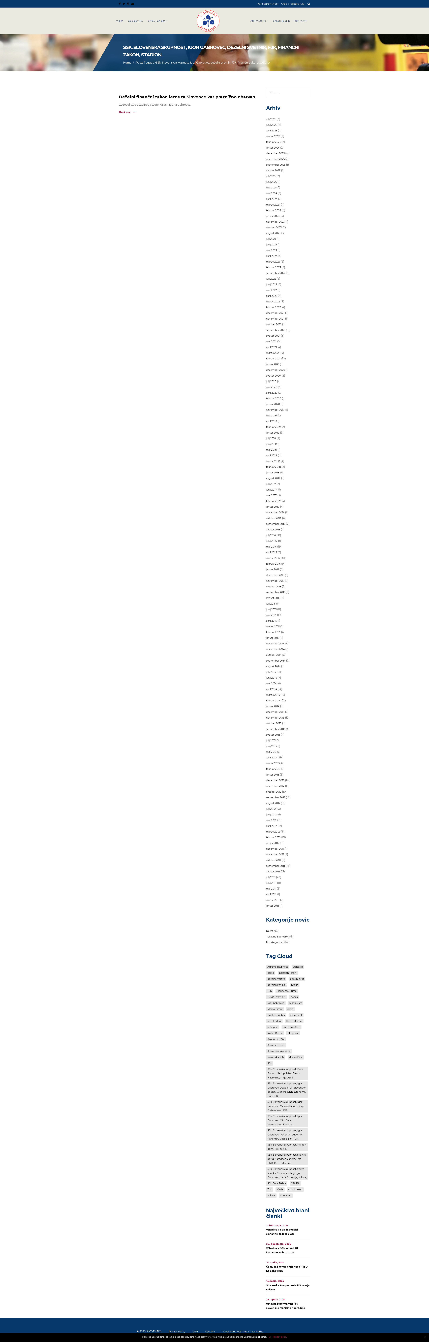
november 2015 (275, 580)
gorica (294, 996)
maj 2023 (271, 250)
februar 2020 (273, 398)
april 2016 (271, 552)
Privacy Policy (177, 1331)
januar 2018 (273, 472)
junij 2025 (271, 181)
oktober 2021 (273, 324)
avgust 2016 (273, 529)
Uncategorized (275, 942)
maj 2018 (271, 449)
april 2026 (271, 130)
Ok (269, 1336)
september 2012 (275, 797)
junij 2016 (271, 540)
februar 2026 (273, 142)
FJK (269, 990)
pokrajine (272, 1027)
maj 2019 (271, 415)
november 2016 (275, 512)
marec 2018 (273, 461)
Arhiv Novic (258, 21)
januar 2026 (273, 147)
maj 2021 (271, 341)
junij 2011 (271, 882)
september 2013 (275, 729)
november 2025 (275, 159)
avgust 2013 (273, 734)
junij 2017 (271, 489)
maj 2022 (271, 290)
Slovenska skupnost (279, 1051)
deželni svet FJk (276, 984)
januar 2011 (272, 905)
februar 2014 (273, 700)
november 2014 (275, 649)
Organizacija (157, 21)
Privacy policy (280, 1336)
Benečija (298, 966)
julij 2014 (271, 672)
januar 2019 (272, 432)
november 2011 (275, 854)
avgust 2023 (273, 233)
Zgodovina (135, 21)
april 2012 (271, 825)
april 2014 (271, 689)
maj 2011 (271, 888)
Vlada (280, 1189)
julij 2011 (270, 877)
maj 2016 (271, 546)
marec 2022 (273, 301)
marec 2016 (273, 558)
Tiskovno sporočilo (277, 936)
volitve (271, 1195)
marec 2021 (273, 352)
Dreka (294, 984)
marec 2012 (273, 831)
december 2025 (275, 153)
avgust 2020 (273, 375)
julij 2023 (271, 238)
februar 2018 (273, 466)
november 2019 (275, 409)
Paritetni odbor (276, 1015)
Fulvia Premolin (276, 996)
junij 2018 (271, 444)
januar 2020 (273, 404)
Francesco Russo (287, 990)
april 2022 (271, 295)
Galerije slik (281, 21)
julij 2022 (271, 278)
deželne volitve (276, 978)
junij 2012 (271, 814)
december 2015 (275, 575)
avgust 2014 (273, 666)
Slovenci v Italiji (276, 1045)
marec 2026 (273, 136)
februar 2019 (273, 427)
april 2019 (271, 421)
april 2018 (271, 455)
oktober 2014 (274, 654)
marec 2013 (273, 763)
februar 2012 (273, 837)
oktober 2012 (273, 791)
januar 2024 (273, 216)
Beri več (125, 112)
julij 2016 (271, 535)
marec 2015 (273, 626)
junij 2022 (271, 284)
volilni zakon (295, 1189)
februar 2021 (273, 358)
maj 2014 (271, 683)
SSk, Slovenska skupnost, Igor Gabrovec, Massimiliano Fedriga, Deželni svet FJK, (286, 1106)
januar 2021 (272, 364)
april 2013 (271, 757)
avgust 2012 (273, 803)
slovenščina (295, 1057)
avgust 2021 (273, 335)
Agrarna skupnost (277, 966)
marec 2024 (273, 204)
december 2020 (275, 370)
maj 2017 (271, 495)
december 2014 (275, 643)
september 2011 (275, 865)
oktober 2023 (274, 227)
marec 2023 (273, 261)
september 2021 (275, 330)
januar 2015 (272, 637)
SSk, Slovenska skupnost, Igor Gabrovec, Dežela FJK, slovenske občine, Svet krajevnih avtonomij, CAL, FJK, (286, 1090)
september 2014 (275, 660)
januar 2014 (272, 706)
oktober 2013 (273, 723)
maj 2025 (271, 187)
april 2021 (271, 347)
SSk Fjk (295, 1183)
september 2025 (275, 164)
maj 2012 (271, 820)
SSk (269, 1063)
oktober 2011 (273, 860)
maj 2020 (271, 387)
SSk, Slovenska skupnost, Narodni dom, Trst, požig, (287, 1146)
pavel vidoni (274, 1021)
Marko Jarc (295, 1003)
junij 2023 (271, 244)
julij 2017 (271, 484)
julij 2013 (271, 740)
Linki (195, 1331)
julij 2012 (271, 808)
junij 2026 (271, 124)
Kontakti (300, 21)
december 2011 (275, 848)
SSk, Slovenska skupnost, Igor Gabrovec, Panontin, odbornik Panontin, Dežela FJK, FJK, (284, 1134)
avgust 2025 (273, 170)
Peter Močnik (294, 1021)
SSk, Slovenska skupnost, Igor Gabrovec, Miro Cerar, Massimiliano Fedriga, (284, 1120)
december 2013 (275, 711)
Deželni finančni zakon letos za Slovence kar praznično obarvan (187, 97)
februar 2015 (273, 632)
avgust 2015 (273, 597)
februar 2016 (273, 563)
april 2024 (271, 199)
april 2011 (271, 894)
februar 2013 (273, 768)
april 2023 (271, 256)
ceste (270, 972)
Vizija (120, 21)
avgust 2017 (273, 478)
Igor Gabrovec (275, 1003)
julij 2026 (271, 119)
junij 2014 (271, 677)
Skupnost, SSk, (276, 1039)
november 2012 (275, 786)
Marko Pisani (274, 1009)
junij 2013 (271, 746)
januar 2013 (272, 774)
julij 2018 (271, 438)
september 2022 (276, 273)
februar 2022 (273, 307)
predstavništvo (291, 1027)
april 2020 (272, 392)
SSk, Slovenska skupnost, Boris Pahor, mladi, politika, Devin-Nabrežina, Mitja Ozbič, (285, 1073)
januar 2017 (272, 506)
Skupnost (293, 1033)
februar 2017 (273, 501)
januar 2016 (272, 569)
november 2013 (275, 717)
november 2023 (275, 221)
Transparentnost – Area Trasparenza (242, 1331)
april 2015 (271, 620)
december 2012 (275, 780)
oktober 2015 (273, 586)
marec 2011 (272, 900)
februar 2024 (273, 210)
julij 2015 (270, 603)
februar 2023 (273, 267)
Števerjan (285, 1195)
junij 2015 (271, 609)
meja (290, 1009)
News (269, 930)
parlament (296, 1015)
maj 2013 (271, 751)
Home (127, 62)
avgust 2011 (273, 871)
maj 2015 (271, 615)
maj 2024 (271, 193)
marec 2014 (273, 694)
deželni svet (297, 978)
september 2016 (275, 523)
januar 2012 (272, 843)
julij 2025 (271, 176)
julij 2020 (271, 381)
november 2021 (275, 318)
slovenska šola (275, 1057)
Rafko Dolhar (275, 1033)
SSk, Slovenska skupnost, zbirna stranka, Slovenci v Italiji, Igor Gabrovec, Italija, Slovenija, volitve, (287, 1173)
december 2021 (275, 313)
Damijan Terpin (287, 972)
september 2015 (275, 592)
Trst (269, 1189)
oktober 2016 (273, 518)
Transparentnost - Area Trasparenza (280, 3)
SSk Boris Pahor (276, 1183)
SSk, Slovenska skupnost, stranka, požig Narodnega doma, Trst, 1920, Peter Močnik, (286, 1159)
